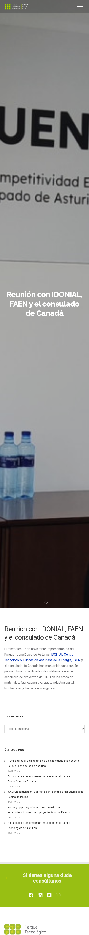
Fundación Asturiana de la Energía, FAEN (51, 660)
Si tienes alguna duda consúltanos (47, 878)
